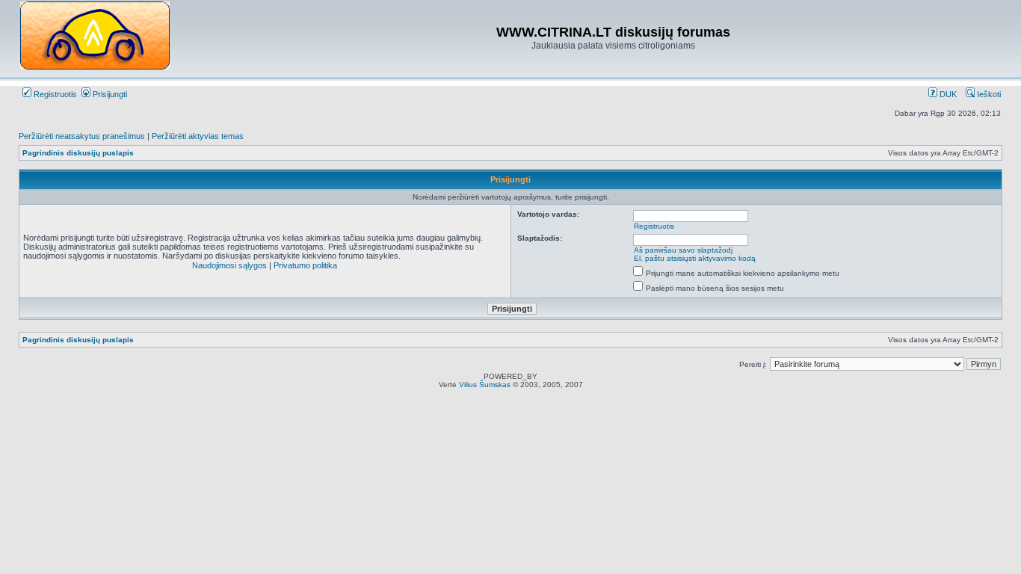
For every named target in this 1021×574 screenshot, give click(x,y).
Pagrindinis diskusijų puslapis (78, 153)
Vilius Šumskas (484, 384)
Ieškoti (988, 94)
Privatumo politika (305, 265)
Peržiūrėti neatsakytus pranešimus (82, 136)
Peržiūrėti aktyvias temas (198, 136)
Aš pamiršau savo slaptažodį (683, 250)
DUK (947, 94)
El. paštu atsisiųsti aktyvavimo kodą (695, 258)
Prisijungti (108, 94)
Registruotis (54, 94)
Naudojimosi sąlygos (229, 265)
